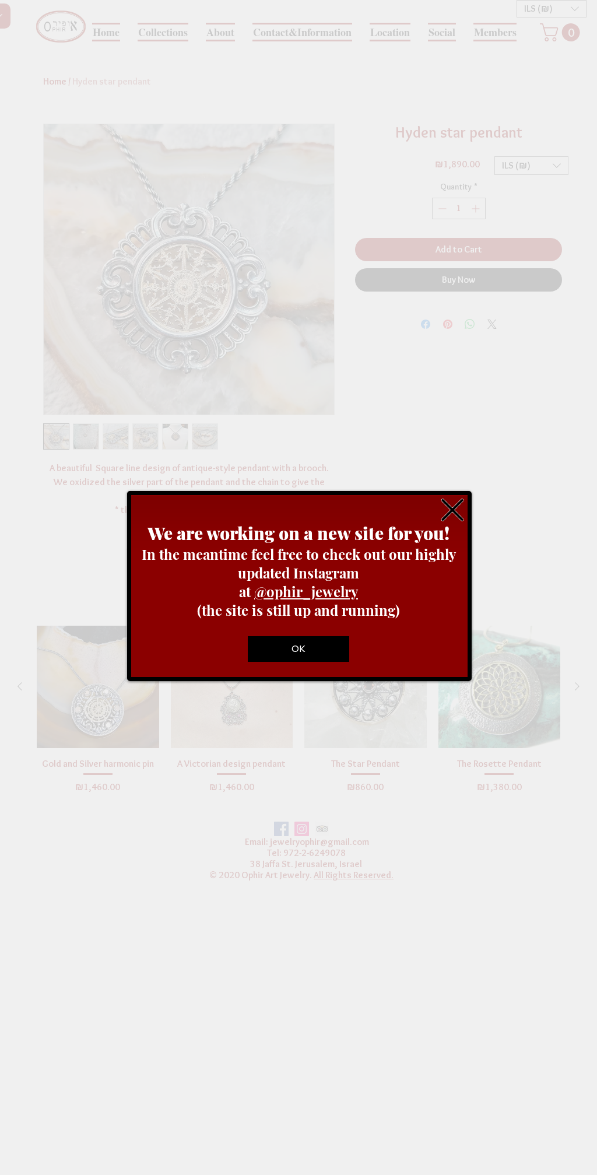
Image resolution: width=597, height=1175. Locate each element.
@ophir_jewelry (306, 591)
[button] (452, 510)
